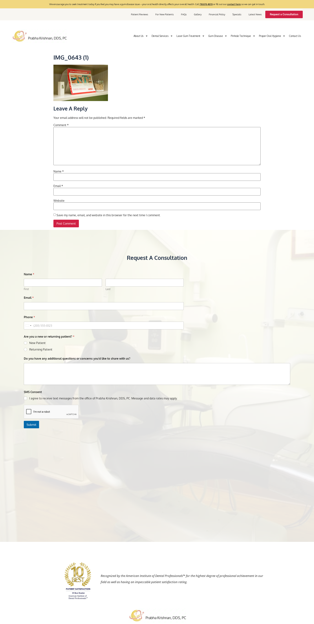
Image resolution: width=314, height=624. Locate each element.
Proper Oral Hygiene (270, 35)
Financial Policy (217, 14)
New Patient (37, 343)
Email (58, 185)
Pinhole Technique (241, 35)
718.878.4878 (206, 4)
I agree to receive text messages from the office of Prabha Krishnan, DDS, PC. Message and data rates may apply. (103, 398)
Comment (61, 125)
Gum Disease (215, 35)
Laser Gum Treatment (188, 35)
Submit (31, 424)
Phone (29, 317)
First (26, 289)
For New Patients (164, 14)
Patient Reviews (139, 14)
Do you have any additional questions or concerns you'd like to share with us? (77, 358)
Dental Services (160, 35)
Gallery (198, 14)
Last (108, 289)
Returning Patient (40, 349)
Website (59, 200)
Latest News (255, 14)
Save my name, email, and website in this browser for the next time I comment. (109, 215)
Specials (236, 14)
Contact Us (295, 35)
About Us (139, 35)
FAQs (184, 14)
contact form (234, 4)
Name (58, 171)
